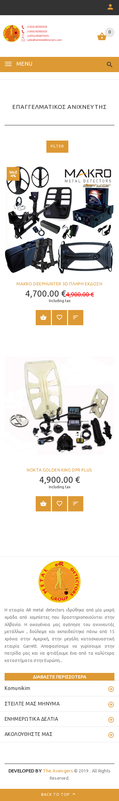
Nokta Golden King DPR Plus (59, 470)
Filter (57, 146)
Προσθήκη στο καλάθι (43, 317)
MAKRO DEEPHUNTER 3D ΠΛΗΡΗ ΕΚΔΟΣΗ (59, 283)
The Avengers (41, 770)
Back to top (56, 794)
